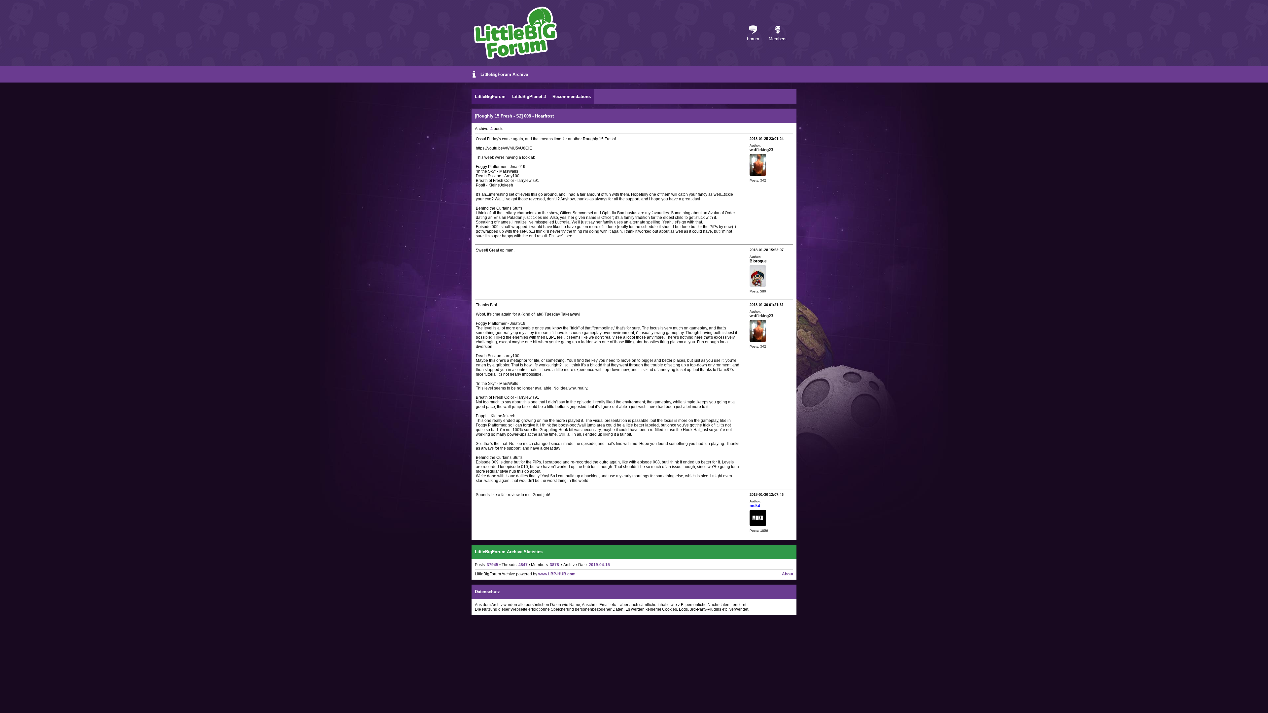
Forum (753, 38)
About (787, 574)
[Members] (778, 30)
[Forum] (753, 30)
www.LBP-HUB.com (557, 574)
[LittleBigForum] (515, 33)
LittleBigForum (490, 96)
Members (778, 38)
